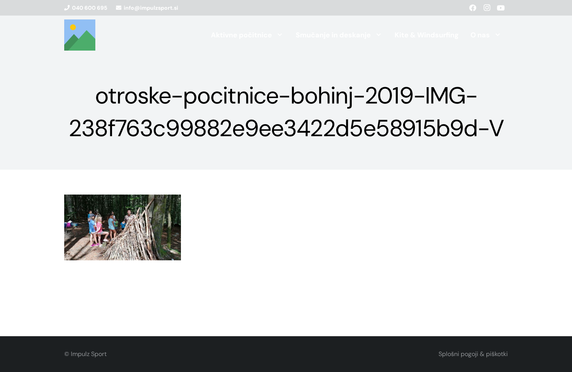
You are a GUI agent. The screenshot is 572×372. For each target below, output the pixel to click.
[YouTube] (501, 8)
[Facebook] (473, 8)
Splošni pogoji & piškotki (473, 354)
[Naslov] (79, 35)
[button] (279, 35)
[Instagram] (487, 8)
